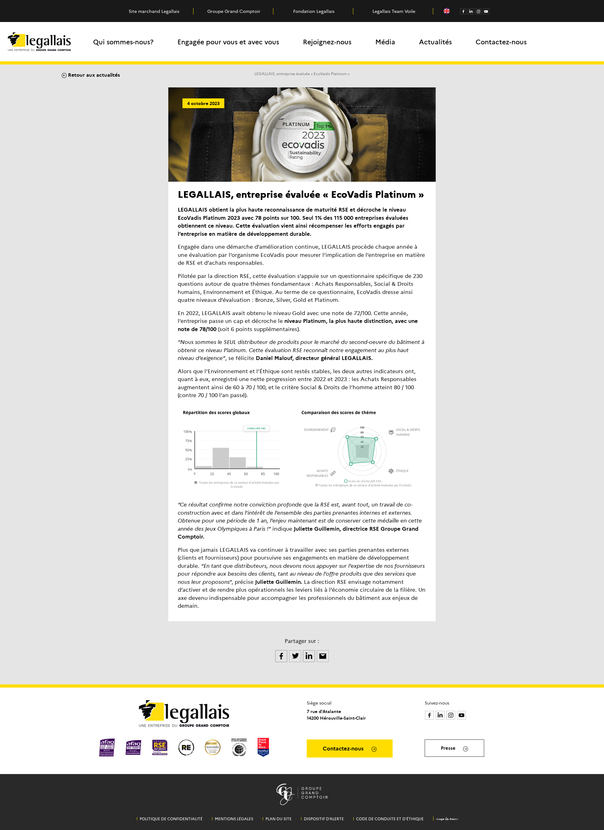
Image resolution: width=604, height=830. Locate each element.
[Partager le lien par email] (322, 655)
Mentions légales (234, 818)
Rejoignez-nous (327, 41)
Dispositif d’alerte (324, 818)
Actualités (435, 41)
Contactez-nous (501, 41)
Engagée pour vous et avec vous (228, 41)
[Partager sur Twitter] (296, 655)
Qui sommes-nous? (123, 41)
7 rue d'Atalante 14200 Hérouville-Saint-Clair (336, 714)
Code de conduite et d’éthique (390, 818)
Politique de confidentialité (171, 818)
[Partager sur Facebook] (282, 655)
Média (385, 41)
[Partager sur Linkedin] (309, 655)
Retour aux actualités (93, 74)
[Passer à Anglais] (446, 11)
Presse (449, 747)
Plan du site (279, 818)
